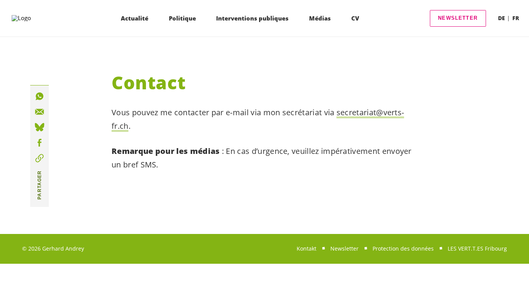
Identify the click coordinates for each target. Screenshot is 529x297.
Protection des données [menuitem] (403, 248)
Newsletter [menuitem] (344, 248)
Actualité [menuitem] (134, 18)
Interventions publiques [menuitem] (252, 18)
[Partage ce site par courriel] (39, 111)
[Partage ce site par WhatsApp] (39, 96)
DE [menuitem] (501, 18)
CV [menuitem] (355, 18)
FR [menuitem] (515, 18)
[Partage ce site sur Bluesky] (39, 127)
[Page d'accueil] (33, 18)
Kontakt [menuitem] (306, 248)
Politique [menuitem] (182, 18)
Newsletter (457, 18)
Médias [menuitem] (320, 18)
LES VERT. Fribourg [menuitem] (477, 248)
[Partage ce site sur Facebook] (39, 142)
